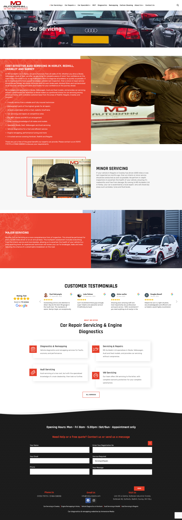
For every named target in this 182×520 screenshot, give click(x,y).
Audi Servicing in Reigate (130, 506)
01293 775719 (42, 496)
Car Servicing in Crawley (51, 506)
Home (135, 29)
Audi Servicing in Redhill (112, 506)
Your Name (34, 445)
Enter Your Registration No (103, 445)
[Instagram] (93, 500)
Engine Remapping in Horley (70, 506)
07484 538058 (55, 496)
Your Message (98, 468)
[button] (178, 5)
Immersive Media (107, 512)
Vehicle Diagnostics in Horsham (92, 506)
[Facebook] (88, 500)
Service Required (99, 456)
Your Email (34, 456)
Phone (32, 467)
